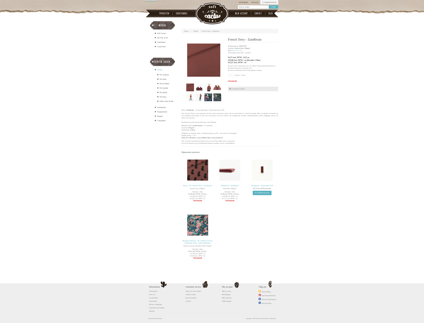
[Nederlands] (150, 2)
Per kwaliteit (164, 84)
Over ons (152, 294)
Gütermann (161, 42)
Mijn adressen (227, 298)
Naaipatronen (162, 112)
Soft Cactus (161, 33)
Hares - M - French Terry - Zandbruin (197, 186)
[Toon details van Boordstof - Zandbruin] (229, 170)
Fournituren (161, 107)
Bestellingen (226, 294)
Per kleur (163, 97)
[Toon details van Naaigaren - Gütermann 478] (262, 170)
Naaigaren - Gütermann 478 (262, 186)
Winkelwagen (226, 301)
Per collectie (164, 75)
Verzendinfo (153, 291)
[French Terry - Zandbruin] (190, 87)
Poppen (160, 116)
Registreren (243, 2)
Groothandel (182, 13)
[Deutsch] (155, 2)
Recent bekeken (191, 298)
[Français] (153, 2)
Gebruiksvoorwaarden (156, 308)
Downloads (153, 301)
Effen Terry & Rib (166, 101)
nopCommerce (158, 318)
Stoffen (160, 70)
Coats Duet (161, 47)
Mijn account (241, 13)
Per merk (163, 79)
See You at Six (237, 50)
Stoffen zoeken (191, 294)
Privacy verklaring (155, 304)
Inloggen (255, 2)
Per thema (163, 92)
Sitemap (152, 311)
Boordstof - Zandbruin (230, 186)
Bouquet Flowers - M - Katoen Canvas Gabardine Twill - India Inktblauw (198, 242)
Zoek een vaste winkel (193, 291)
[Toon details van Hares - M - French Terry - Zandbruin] (197, 170)
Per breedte (164, 88)
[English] (147, 2)
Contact (258, 13)
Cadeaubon (161, 121)
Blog (271, 13)
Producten (164, 13)
